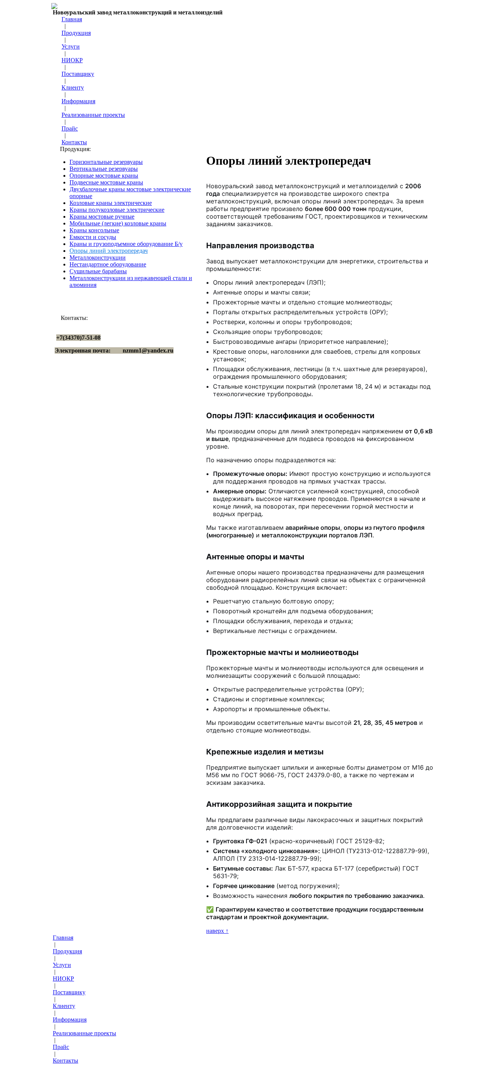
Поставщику (78, 74)
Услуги (71, 46)
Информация (78, 101)
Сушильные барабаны (98, 271)
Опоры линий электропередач (108, 250)
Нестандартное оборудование (107, 264)
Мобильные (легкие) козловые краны (117, 223)
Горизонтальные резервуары (106, 162)
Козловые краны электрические (110, 203)
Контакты (74, 142)
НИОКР (72, 60)
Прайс (70, 128)
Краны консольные (94, 230)
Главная (72, 19)
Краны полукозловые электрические (116, 209)
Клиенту (73, 87)
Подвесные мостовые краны (106, 182)
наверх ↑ (217, 931)
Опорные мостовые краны (103, 175)
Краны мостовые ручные (101, 216)
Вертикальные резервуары (103, 168)
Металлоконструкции (97, 257)
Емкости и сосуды (92, 237)
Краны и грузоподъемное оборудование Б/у (126, 244)
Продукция (76, 33)
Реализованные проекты (93, 115)
